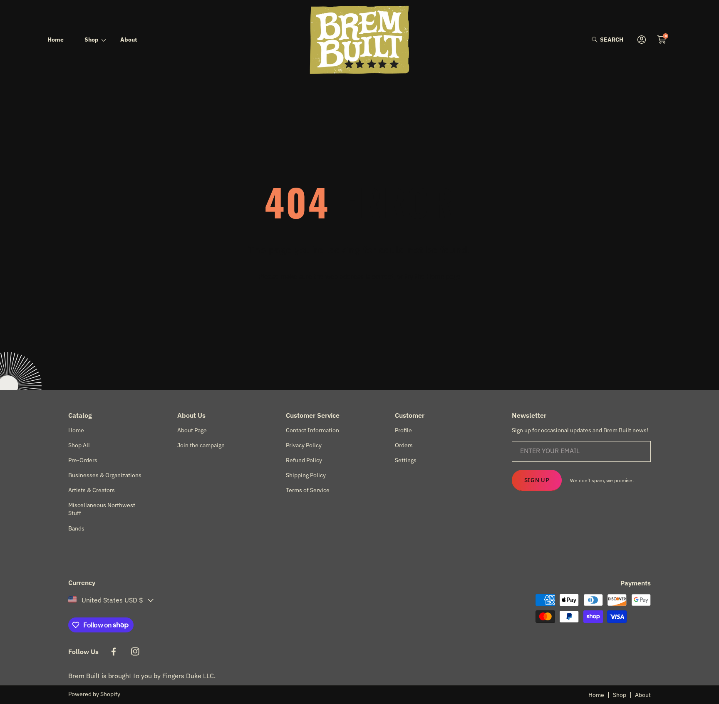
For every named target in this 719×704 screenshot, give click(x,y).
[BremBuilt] (359, 39)
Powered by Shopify (94, 694)
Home (596, 695)
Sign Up (537, 480)
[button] (607, 40)
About (643, 695)
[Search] (597, 40)
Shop (619, 695)
